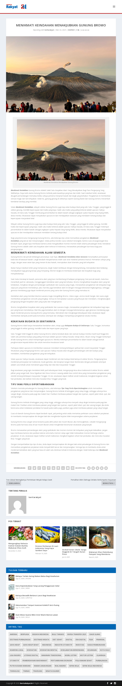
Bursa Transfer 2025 (76, 634)
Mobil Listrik (71, 655)
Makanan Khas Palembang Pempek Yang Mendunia (101, 553)
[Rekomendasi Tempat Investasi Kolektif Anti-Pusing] (11, 607)
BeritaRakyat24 (26, 683)
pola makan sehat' (83, 660)
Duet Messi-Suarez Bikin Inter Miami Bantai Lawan (37, 615)
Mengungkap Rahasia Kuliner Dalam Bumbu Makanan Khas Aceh (18, 545)
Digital (69, 639)
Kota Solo (105, 650)
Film (91, 639)
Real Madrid (60, 666)
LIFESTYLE (29, 598)
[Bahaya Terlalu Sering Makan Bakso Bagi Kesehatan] (11, 578)
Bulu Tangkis (58, 634)
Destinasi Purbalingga (20, 639)
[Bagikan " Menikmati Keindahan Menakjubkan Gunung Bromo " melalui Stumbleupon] (63, 468)
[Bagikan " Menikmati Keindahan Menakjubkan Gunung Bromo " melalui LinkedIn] (53, 468)
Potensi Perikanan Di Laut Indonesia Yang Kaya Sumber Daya (46, 548)
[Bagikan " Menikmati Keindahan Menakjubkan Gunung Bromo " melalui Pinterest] (48, 468)
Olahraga (101, 655)
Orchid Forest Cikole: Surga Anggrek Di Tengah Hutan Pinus (74, 552)
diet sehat (57, 639)
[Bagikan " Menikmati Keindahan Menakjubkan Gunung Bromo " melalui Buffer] (58, 468)
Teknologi (15, 671)
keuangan (92, 650)
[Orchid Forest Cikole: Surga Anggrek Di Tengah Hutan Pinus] (74, 536)
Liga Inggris (15, 655)
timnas (26, 671)
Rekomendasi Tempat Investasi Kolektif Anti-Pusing (37, 605)
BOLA (28, 617)
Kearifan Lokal (16, 650)
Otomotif (14, 660)
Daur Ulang (94, 634)
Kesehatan (32, 650)
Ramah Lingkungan (42, 666)
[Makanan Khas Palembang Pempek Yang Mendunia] (101, 537)
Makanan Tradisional (51, 655)
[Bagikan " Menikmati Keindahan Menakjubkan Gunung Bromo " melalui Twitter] (34, 468)
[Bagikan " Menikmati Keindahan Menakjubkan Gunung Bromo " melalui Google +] (39, 468)
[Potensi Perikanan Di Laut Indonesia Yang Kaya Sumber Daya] (47, 534)
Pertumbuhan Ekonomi (61, 660)
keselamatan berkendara (72, 650)
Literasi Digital (31, 655)
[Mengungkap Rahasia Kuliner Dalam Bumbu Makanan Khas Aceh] (20, 533)
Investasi (80, 645)
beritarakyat (49, 30)
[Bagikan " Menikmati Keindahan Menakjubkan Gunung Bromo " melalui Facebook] (29, 468)
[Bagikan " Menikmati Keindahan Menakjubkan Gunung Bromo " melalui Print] (72, 468)
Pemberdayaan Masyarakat (35, 660)
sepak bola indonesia (92, 666)
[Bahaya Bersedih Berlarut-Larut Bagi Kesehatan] (11, 597)
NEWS (28, 588)
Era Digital (81, 639)
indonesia (46, 645)
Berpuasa (25, 634)
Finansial (100, 639)
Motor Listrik (86, 655)
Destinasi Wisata (41, 639)
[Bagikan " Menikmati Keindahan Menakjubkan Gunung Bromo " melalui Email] (67, 468)
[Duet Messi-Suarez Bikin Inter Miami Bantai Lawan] (11, 616)
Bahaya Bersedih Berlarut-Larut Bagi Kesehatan (36, 595)
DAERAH (71, 30)
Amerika (13, 634)
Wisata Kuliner (52, 671)
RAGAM (28, 579)
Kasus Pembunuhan (96, 645)
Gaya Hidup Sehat (31, 645)
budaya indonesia (40, 634)
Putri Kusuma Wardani (20, 666)
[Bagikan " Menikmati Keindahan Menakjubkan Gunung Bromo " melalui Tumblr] (44, 468)
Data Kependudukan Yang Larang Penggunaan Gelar (38, 586)
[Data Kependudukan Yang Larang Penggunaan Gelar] (11, 587)
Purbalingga (101, 660)
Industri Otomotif (63, 645)
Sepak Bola (74, 666)
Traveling (37, 671)
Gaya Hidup (15, 645)
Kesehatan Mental (48, 650)
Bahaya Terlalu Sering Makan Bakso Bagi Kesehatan (37, 576)
